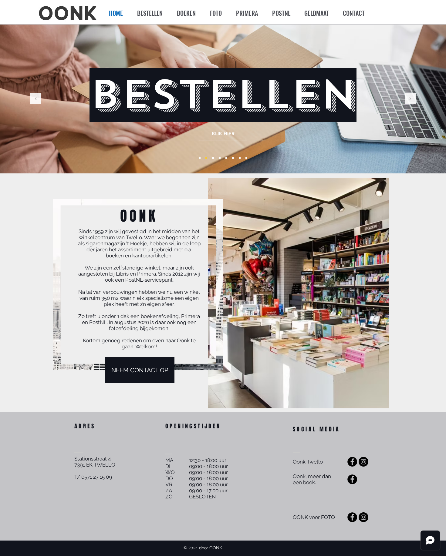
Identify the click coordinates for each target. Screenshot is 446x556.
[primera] (226, 158)
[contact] (246, 158)
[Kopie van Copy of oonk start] (240, 158)
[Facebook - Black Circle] (352, 462)
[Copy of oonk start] (200, 158)
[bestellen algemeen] (206, 158)
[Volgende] (410, 99)
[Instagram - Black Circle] (363, 462)
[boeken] (213, 158)
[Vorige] (35, 99)
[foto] (220, 158)
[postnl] (233, 158)
